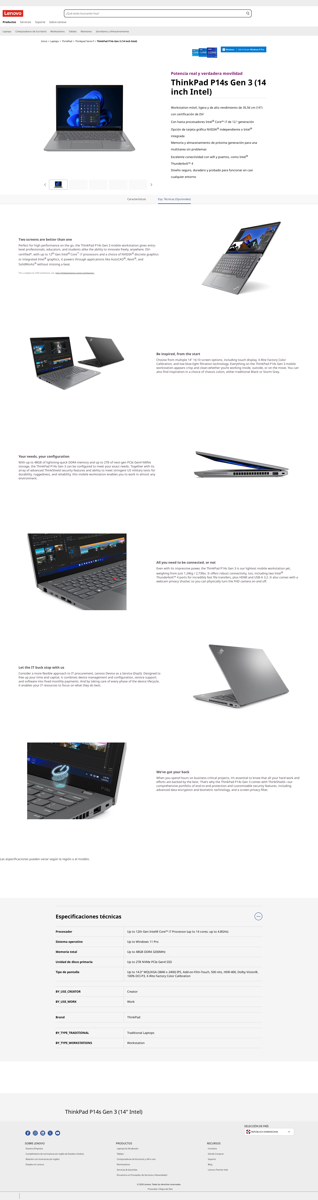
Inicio (44, 41)
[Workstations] (66, 31)
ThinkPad (67, 41)
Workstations (123, 1164)
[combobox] (154, 13)
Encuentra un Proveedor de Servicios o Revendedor (142, 1174)
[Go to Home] (13, 13)
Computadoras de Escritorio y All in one (136, 1159)
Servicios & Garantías (127, 1169)
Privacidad (152, 1189)
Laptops (54, 41)
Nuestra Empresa (34, 1148)
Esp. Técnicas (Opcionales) (174, 199)
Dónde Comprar (216, 1153)
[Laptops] (13, 31)
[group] (58, 185)
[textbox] (269, 1131)
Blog (210, 1164)
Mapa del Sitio (166, 1189)
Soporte (212, 1159)
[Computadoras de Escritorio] (48, 31)
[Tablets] (78, 31)
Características (136, 199)
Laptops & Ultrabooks (127, 1148)
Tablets (120, 1153)
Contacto (212, 1148)
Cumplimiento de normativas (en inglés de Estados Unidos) (55, 1153)
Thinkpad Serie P (84, 41)
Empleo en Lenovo (35, 1164)
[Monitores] (93, 31)
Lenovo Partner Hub (218, 1169)
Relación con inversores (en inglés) (42, 1159)
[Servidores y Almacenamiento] (130, 31)
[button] (248, 13)
